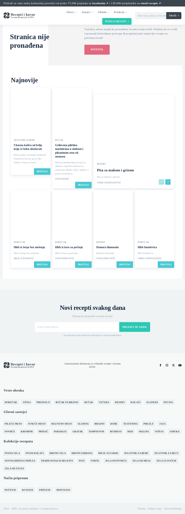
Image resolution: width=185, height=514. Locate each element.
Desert (101, 164)
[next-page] (168, 182)
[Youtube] (179, 365)
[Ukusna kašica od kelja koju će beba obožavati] (30, 111)
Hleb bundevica (147, 247)
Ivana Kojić (62, 179)
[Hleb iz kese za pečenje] (72, 213)
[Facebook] (160, 365)
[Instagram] (166, 365)
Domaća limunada (107, 247)
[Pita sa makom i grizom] (133, 141)
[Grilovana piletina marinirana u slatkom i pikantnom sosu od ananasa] (72, 111)
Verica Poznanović (109, 183)
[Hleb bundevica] (154, 213)
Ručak (59, 140)
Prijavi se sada (134, 327)
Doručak (19, 242)
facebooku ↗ (100, 3)
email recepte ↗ (151, 3)
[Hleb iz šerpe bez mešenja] (30, 213)
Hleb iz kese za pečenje (69, 247)
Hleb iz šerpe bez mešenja (29, 247)
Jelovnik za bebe (24, 140)
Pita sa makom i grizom (115, 170)
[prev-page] (161, 182)
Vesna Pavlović (64, 258)
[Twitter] (173, 365)
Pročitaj (42, 171)
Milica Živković (24, 258)
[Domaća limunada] (113, 213)
